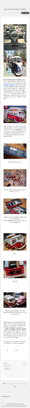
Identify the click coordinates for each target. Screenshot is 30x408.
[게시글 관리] (11, 350)
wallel (22, 404)
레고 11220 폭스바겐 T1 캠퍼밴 (15, 9)
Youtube (20, 405)
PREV (4, 383)
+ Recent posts (5, 396)
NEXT (14, 386)
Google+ (24, 405)
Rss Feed (6, 405)
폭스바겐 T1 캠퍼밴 (9, 85)
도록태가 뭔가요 (7, 365)
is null (5, 363)
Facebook (15, 405)
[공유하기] (9, 350)
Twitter (11, 405)
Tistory (13, 404)
